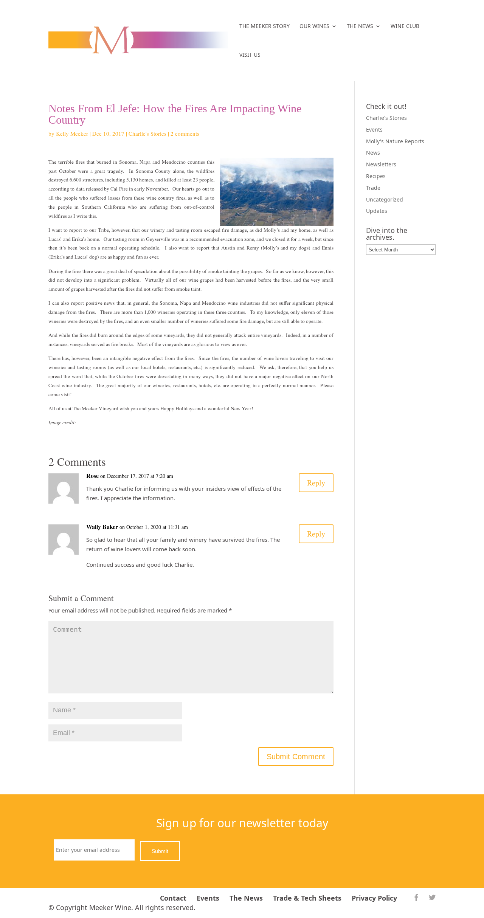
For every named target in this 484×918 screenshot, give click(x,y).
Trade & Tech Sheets (307, 897)
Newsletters (381, 164)
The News (360, 26)
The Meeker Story (264, 26)
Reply (316, 483)
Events (374, 129)
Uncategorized (384, 199)
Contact (173, 897)
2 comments (185, 133)
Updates (376, 210)
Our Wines (314, 26)
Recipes (376, 176)
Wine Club (405, 26)
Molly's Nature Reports (395, 141)
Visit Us (250, 55)
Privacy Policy (374, 897)
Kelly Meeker (72, 133)
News (373, 152)
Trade (373, 187)
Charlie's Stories (147, 133)
